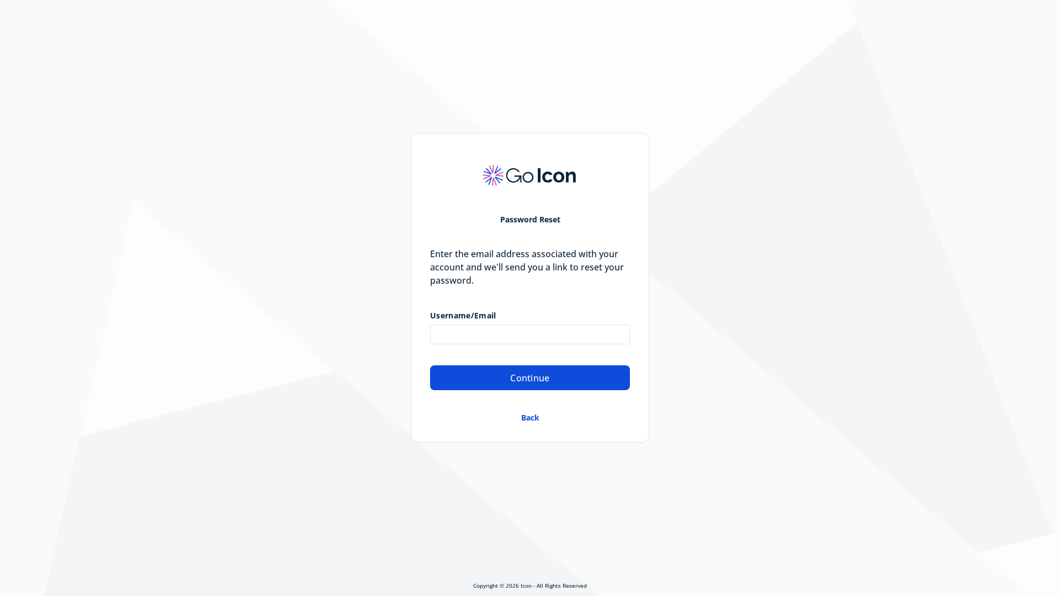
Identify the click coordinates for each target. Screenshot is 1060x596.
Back (530, 417)
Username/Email (463, 315)
